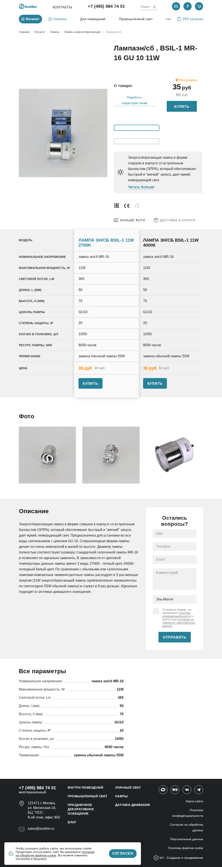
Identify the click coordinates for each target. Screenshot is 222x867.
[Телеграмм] (198, 789)
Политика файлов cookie (185, 848)
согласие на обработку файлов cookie (55, 853)
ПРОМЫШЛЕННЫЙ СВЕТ (88, 796)
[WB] (175, 789)
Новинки (60, 19)
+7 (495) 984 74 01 (106, 6)
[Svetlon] (28, 6)
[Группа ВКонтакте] (187, 789)
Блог (72, 822)
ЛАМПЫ (121, 796)
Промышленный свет (136, 19)
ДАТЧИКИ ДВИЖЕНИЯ (132, 805)
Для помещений (92, 19)
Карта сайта (194, 801)
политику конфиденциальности (176, 614)
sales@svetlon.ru (41, 828)
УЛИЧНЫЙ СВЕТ (128, 787)
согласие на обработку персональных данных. (178, 623)
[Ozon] (163, 789)
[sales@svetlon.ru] (176, 6)
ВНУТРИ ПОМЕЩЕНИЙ (85, 787)
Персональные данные (186, 839)
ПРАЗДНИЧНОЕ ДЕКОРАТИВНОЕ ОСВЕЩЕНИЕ (81, 809)
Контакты (62, 7)
